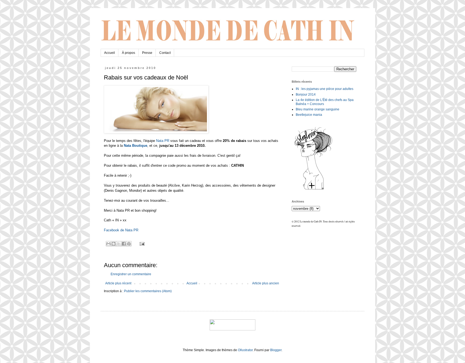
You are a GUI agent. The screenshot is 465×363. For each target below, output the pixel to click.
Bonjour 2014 (306, 94)
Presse (147, 53)
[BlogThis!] (113, 243)
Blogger (275, 350)
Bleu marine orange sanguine (317, 109)
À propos (128, 53)
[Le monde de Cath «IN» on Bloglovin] (313, 189)
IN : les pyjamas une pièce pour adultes (324, 89)
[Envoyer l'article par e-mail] (141, 243)
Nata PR (162, 141)
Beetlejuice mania (309, 115)
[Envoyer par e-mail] (108, 243)
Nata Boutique (135, 146)
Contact (165, 53)
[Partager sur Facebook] (123, 243)
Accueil (109, 53)
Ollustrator (245, 350)
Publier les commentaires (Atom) (148, 291)
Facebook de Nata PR (121, 230)
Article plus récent (118, 283)
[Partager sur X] (118, 243)
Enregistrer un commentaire (131, 274)
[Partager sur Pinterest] (129, 243)
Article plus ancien (265, 283)
